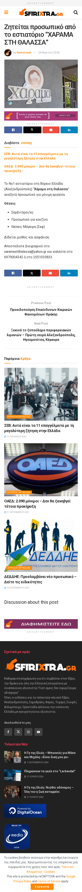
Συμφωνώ (42, 886)
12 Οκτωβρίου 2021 (16, 436)
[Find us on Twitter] (18, 732)
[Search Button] (76, 12)
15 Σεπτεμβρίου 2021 (17, 588)
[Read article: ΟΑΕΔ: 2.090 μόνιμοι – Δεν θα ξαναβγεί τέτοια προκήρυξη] (41, 469)
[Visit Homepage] (41, 12)
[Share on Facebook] (13, 129)
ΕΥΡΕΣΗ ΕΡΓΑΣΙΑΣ (19, 416)
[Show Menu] (6, 12)
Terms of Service (49, 881)
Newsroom (24, 52)
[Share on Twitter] (32, 129)
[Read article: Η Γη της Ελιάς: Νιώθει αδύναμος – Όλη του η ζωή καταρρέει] (12, 792)
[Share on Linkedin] (69, 129)
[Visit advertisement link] (41, 115)
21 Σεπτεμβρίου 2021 (17, 512)
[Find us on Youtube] (38, 732)
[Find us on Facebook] (8, 732)
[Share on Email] (51, 129)
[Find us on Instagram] (28, 732)
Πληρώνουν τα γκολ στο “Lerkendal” (49, 771)
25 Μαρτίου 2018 (48, 52)
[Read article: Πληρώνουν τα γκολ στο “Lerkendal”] (12, 775)
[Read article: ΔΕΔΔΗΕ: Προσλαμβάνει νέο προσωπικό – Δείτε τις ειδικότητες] (41, 545)
